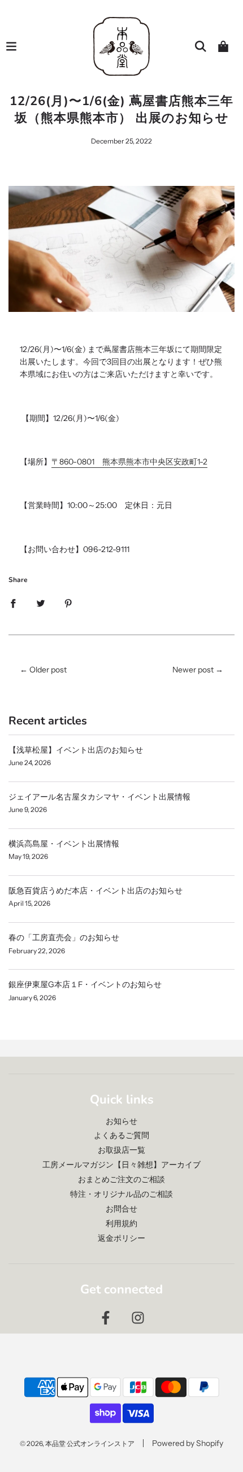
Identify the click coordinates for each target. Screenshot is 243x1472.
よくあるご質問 (121, 1135)
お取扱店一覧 (121, 1150)
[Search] (200, 46)
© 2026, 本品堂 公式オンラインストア (77, 1443)
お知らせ (121, 1121)
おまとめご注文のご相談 (121, 1179)
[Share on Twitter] (41, 603)
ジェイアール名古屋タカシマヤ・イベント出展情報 (99, 797)
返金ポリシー (121, 1238)
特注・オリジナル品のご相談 (121, 1194)
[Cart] (223, 46)
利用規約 (121, 1223)
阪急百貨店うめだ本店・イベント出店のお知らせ (95, 890)
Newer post (193, 670)
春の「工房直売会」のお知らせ (63, 937)
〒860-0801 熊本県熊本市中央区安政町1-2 (129, 462)
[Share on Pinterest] (68, 603)
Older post (48, 670)
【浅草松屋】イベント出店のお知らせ (75, 750)
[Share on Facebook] (13, 603)
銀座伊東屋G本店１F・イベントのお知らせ (85, 984)
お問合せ (121, 1209)
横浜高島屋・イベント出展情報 (63, 844)
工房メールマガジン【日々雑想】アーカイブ (121, 1165)
